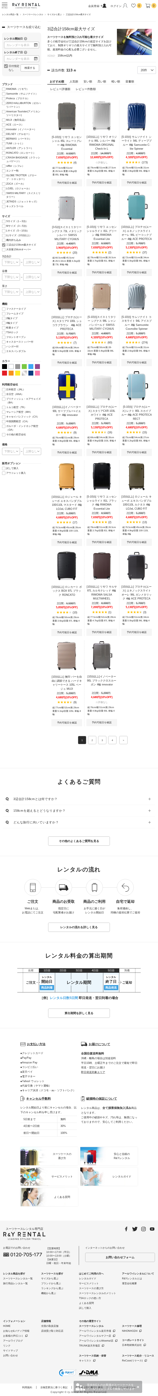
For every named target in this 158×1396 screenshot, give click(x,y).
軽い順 (116, 81)
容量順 (129, 81)
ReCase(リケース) (132, 1360)
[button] (68, 1373)
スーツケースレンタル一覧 (18, 1278)
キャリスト (85, 1360)
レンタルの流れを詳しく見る (79, 927)
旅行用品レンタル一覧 (15, 1283)
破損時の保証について (101, 1098)
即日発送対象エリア (93, 1072)
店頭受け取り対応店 (52, 1330)
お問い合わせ (10, 1355)
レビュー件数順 (86, 89)
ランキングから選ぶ (52, 1288)
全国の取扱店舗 (49, 1326)
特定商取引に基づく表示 (89, 1387)
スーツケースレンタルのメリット (97, 1293)
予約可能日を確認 (67, 182)
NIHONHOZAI (129, 1330)
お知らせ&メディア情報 (16, 1330)
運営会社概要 (129, 1283)
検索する (29, 67)
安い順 (88, 81)
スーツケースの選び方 (91, 1288)
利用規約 (27, 1387)
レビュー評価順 (60, 89)
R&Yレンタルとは (132, 1278)
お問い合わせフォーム (120, 1257)
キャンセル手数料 (38, 1098)
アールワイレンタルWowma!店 (96, 1340)
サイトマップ (10, 1350)
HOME (6, 1326)
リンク (6, 1345)
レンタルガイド (87, 1278)
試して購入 (85, 1308)
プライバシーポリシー (123, 1387)
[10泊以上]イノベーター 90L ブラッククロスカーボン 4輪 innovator (101, 680)
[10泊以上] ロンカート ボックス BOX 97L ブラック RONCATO (67, 590)
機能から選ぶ (48, 1293)
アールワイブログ (13, 1340)
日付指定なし (14, 68)
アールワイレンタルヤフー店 (95, 1335)
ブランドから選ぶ (51, 1283)
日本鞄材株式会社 (132, 1345)
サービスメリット (89, 1283)
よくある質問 (86, 1303)
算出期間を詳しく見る (79, 1013)
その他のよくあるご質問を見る (79, 841)
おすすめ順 (57, 81)
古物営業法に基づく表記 (53, 1387)
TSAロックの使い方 (90, 1298)
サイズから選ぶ (49, 1278)
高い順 (102, 81)
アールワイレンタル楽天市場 (95, 1330)
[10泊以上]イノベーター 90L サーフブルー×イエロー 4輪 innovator (66, 410)
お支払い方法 (36, 1044)
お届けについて (99, 1044)
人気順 (74, 81)
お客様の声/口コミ (13, 1335)
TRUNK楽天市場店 (89, 1345)
